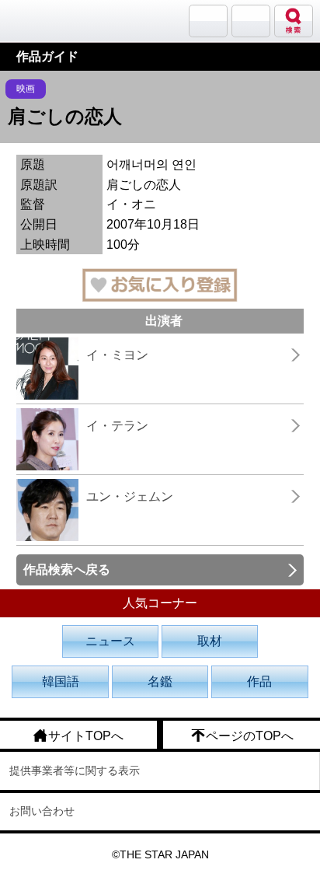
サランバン (208, 21)
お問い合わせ (42, 811)
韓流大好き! (52, 20)
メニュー (251, 21)
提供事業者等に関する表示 (74, 770)
